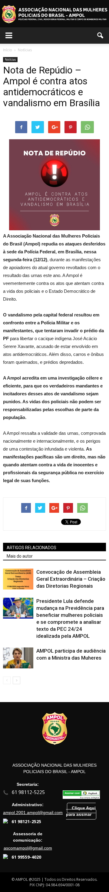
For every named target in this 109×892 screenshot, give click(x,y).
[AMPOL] (54, 14)
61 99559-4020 (26, 857)
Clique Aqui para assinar (81, 811)
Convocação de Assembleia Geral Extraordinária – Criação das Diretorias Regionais (70, 579)
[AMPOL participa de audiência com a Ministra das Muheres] (18, 657)
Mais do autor (20, 556)
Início (7, 49)
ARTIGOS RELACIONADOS (31, 547)
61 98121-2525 (26, 821)
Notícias (10, 59)
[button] (100, 35)
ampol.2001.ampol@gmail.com (33, 812)
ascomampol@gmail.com (28, 848)
